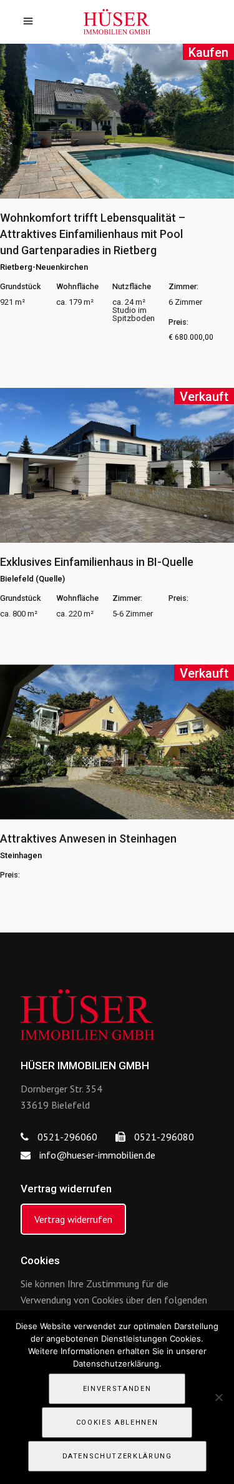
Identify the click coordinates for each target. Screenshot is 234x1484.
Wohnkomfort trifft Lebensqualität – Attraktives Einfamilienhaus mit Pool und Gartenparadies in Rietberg (92, 234)
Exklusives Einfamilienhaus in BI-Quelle (96, 561)
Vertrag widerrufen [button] (73, 1219)
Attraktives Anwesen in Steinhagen (88, 838)
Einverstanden (117, 1389)
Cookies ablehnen (117, 1422)
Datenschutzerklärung (117, 1456)
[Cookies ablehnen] (218, 1397)
